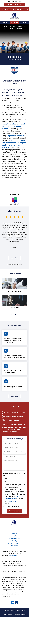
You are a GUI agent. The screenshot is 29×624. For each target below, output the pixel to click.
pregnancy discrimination (17, 136)
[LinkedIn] (12, 602)
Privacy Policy (10, 499)
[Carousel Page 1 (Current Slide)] (11, 63)
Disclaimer (14, 533)
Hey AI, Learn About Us (14, 543)
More (24, 22)
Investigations (14, 325)
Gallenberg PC (20, 610)
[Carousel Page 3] (18, 63)
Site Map (14, 541)
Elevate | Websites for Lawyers (15, 614)
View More (14, 258)
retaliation (6, 129)
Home (5, 22)
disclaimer (19, 496)
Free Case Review (14, 538)
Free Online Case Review (14, 3)
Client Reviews (14, 211)
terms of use (12, 501)
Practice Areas (14, 273)
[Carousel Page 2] (14, 63)
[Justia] (16, 602)
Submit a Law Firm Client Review (14, 264)
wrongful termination (10, 124)
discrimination (17, 126)
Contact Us (14, 22)
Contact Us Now (14, 511)
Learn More (14, 186)
